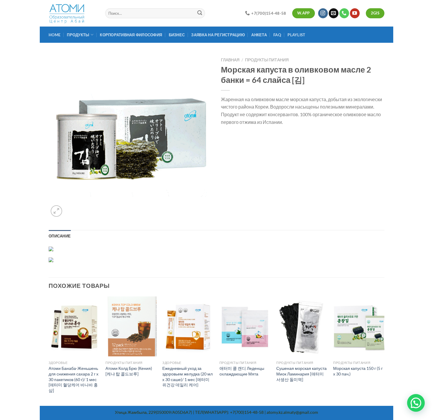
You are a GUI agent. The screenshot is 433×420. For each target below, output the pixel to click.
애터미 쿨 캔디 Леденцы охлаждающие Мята (241, 371)
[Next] (384, 350)
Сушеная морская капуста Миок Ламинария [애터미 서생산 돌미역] (301, 374)
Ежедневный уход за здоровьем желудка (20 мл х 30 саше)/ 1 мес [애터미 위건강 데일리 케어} (187, 376)
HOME (54, 34)
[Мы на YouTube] (355, 13)
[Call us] (344, 13)
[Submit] (200, 13)
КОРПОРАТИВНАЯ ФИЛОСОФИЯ (131, 34)
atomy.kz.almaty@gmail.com (292, 412)
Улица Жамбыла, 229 (135, 412)
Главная (230, 60)
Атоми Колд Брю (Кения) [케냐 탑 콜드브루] (128, 371)
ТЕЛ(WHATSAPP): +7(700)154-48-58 (229, 412)
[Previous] (48, 350)
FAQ (277, 34)
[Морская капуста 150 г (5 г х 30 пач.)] (358, 327)
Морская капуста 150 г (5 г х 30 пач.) (358, 371)
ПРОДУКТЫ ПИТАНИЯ (267, 60)
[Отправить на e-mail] (333, 13)
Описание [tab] (60, 236)
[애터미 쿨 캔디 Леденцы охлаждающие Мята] (245, 327)
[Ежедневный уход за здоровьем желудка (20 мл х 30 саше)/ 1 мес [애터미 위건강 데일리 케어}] (188, 327)
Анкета (259, 34)
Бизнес (177, 34)
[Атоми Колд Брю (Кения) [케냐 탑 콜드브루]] (131, 327)
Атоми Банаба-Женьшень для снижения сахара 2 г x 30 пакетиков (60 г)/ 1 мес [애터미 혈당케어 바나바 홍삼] (73, 379)
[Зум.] (56, 211)
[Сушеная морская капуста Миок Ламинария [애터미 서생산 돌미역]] (302, 327)
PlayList (296, 34)
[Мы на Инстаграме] (323, 13)
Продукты (78, 34)
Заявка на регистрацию (217, 34)
